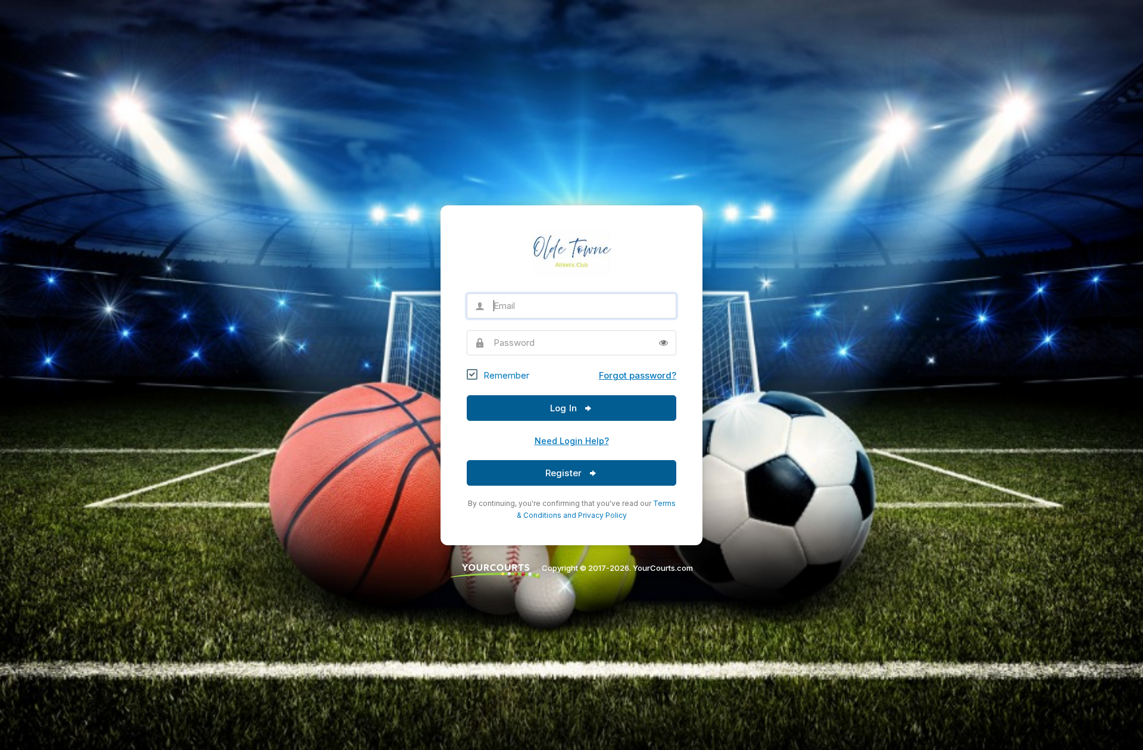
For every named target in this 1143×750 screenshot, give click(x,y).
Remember (506, 375)
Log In (564, 408)
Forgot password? (637, 375)
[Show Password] (663, 342)
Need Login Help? (572, 441)
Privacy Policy (602, 515)
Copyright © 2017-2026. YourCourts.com (616, 568)
